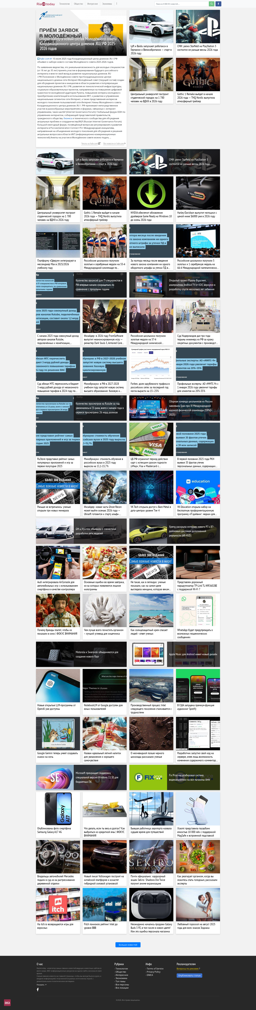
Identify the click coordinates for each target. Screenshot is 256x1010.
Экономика (107, 3)
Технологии (64, 3)
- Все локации (121, 987)
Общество (78, 3)
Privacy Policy (153, 971)
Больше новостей (128, 944)
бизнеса (68, 118)
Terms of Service (155, 968)
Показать (40, 985)
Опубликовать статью (189, 975)
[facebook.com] (38, 990)
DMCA (150, 975)
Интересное (92, 3)
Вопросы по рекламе (188, 968)
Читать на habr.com (89, 143)
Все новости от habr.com (113, 143)
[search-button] (211, 3)
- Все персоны (121, 984)
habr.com (45, 58)
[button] (218, 3)
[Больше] (116, 3)
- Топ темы (119, 981)
